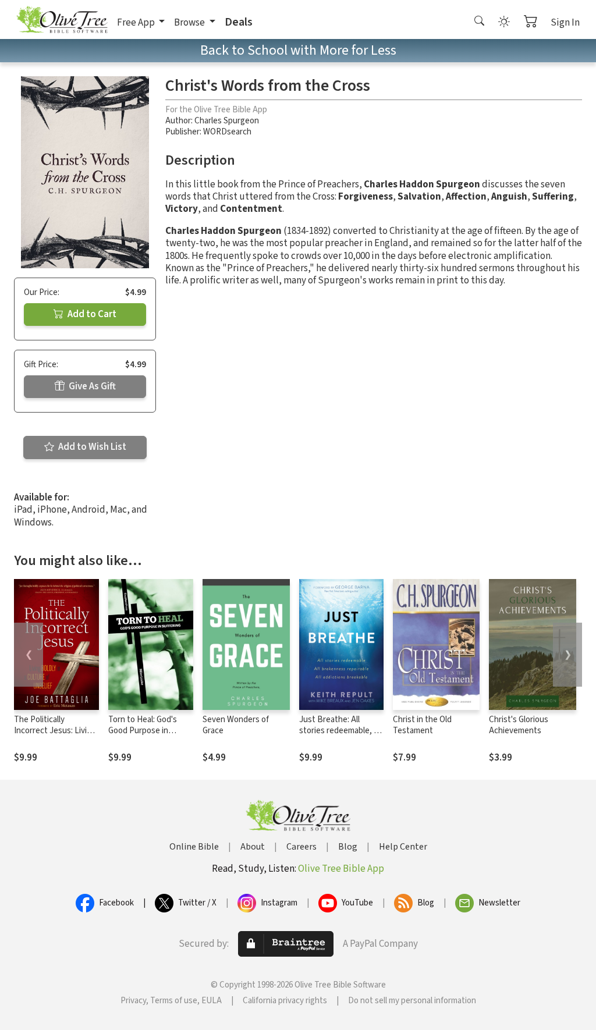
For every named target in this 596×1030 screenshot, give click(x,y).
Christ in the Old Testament (422, 725)
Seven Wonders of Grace (236, 725)
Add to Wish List (91, 447)
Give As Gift (91, 386)
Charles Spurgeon (226, 121)
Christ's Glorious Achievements (518, 725)
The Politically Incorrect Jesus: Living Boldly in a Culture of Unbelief (55, 736)
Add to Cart (91, 314)
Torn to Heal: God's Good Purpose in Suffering (142, 730)
